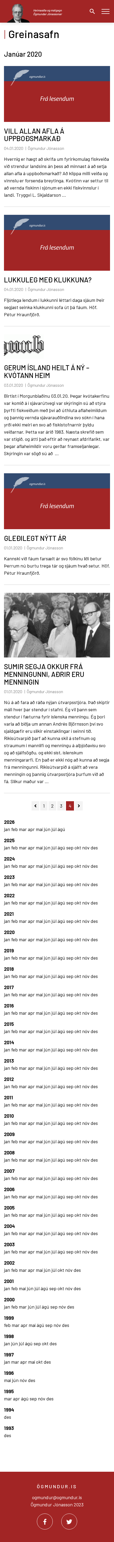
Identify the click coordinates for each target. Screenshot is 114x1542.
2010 (9, 1116)
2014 (9, 1042)
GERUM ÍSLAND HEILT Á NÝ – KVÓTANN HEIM (46, 371)
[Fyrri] (35, 806)
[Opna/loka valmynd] (105, 11)
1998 (9, 1336)
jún (47, 829)
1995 (9, 1391)
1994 (9, 1410)
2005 (9, 1208)
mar (23, 829)
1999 (9, 1318)
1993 (9, 1428)
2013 (9, 1061)
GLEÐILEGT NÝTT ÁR (35, 538)
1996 (9, 1373)
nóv (86, 847)
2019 (9, 950)
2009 (9, 1134)
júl (54, 829)
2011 (8, 1097)
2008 (9, 1153)
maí (40, 829)
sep (70, 847)
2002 (9, 1263)
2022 (9, 895)
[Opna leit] (91, 11)
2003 (9, 1244)
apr (32, 829)
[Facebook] (45, 1521)
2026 (9, 822)
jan (7, 829)
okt (78, 847)
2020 (9, 932)
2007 (9, 1171)
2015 (9, 1024)
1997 (9, 1355)
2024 (9, 859)
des (94, 847)
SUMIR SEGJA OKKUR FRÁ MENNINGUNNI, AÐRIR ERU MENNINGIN (44, 674)
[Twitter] (69, 1521)
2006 (9, 1189)
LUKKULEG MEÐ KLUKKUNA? (47, 279)
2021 (9, 914)
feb (15, 829)
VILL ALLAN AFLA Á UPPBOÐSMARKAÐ (34, 135)
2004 (9, 1226)
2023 (9, 877)
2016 (9, 1006)
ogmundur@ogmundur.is (57, 1497)
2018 (9, 969)
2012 (9, 1079)
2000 (9, 1299)
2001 (9, 1281)
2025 (9, 840)
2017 (9, 987)
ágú (61, 829)
